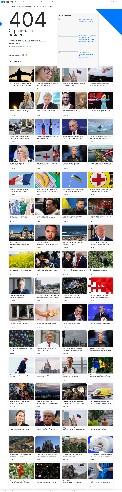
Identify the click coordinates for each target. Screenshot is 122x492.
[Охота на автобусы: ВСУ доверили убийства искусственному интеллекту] (21, 289)
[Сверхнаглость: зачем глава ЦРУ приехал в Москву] (47, 131)
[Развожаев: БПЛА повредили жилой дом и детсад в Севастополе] (21, 395)
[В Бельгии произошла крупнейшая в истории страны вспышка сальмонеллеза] (47, 316)
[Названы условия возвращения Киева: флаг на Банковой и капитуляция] (74, 184)
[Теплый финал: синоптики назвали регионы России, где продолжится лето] (21, 448)
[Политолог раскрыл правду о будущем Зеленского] (74, 210)
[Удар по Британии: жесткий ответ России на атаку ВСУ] (74, 78)
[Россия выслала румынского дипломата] (47, 369)
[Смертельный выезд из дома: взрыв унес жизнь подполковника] (100, 395)
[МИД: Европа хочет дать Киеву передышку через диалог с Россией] (74, 342)
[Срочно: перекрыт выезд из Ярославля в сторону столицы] (47, 475)
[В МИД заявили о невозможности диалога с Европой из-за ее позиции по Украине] (47, 448)
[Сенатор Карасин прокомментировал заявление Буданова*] (47, 237)
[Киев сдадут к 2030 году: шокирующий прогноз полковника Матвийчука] (47, 395)
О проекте (54, 490)
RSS (50, 490)
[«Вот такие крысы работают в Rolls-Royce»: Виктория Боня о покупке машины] (21, 422)
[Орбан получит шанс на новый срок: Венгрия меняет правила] (100, 316)
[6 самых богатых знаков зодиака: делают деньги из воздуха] (74, 369)
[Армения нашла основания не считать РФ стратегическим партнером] (74, 131)
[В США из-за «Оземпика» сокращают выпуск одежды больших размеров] (21, 210)
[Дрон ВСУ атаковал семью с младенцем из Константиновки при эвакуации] (74, 475)
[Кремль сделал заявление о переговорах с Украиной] (47, 104)
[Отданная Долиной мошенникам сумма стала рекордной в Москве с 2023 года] (21, 104)
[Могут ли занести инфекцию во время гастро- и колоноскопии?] (100, 475)
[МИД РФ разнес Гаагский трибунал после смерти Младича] (74, 422)
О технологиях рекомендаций (66, 490)
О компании (8, 490)
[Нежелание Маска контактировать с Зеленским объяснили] (47, 210)
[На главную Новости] (8, 2)
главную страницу (26, 47)
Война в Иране (27, 6)
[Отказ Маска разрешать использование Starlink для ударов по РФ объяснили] (74, 316)
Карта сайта (118, 490)
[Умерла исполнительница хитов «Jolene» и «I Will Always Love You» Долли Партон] (100, 104)
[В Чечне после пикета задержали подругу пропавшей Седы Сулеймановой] (47, 78)
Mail (3, 490)
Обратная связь (109, 490)
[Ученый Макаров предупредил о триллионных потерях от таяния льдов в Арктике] (100, 131)
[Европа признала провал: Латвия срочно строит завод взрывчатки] (100, 157)
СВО (37, 6)
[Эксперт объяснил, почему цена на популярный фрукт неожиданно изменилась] (47, 184)
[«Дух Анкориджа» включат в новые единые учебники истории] (74, 263)
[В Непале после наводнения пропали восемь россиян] (100, 422)
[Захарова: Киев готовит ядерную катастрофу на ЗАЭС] (21, 157)
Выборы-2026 (16, 6)
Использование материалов (97, 490)
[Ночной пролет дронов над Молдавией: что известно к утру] (100, 369)
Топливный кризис (47, 6)
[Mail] (2, 2)
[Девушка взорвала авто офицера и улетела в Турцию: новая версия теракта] (100, 184)
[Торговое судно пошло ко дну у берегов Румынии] (74, 237)
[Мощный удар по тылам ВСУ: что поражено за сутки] (100, 210)
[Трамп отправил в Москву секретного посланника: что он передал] (100, 237)
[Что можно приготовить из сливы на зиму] (21, 342)
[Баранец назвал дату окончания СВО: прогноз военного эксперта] (21, 78)
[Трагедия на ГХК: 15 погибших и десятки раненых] (47, 157)
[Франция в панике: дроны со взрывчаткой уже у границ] (21, 184)
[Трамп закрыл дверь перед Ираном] (21, 369)
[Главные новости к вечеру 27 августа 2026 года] (74, 448)
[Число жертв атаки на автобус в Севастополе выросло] (100, 78)
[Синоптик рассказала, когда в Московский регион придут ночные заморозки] (74, 289)
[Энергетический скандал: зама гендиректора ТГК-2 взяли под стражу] (74, 395)
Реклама (14, 490)
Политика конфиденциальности (81, 490)
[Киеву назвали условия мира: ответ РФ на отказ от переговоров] (47, 342)
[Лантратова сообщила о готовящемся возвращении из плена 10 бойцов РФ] (100, 342)
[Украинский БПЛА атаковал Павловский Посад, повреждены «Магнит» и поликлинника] (21, 316)
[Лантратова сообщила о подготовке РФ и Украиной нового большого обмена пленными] (74, 157)
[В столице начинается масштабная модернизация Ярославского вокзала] (21, 237)
